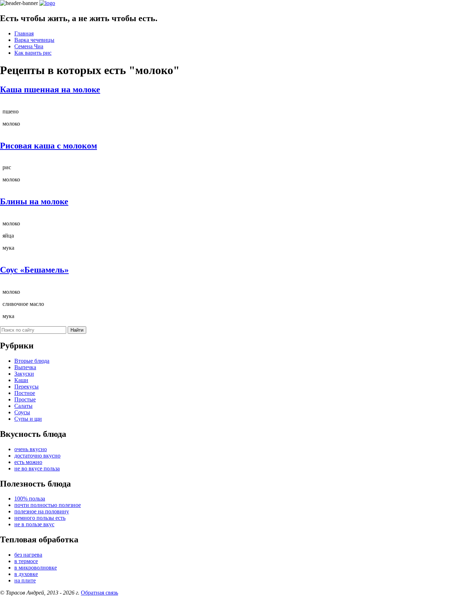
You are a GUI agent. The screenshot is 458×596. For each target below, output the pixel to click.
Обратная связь (99, 593)
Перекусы (26, 387)
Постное (24, 393)
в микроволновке (35, 568)
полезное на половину (41, 511)
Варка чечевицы (34, 40)
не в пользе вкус (34, 524)
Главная (24, 33)
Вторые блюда (31, 361)
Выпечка (25, 367)
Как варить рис (33, 53)
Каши (21, 380)
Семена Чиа (28, 46)
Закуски (24, 374)
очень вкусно (30, 449)
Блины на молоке (34, 201)
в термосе (26, 561)
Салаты (23, 406)
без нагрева (28, 555)
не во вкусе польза (37, 468)
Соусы (22, 412)
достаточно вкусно (37, 456)
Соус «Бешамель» (34, 269)
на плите (25, 580)
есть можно (28, 462)
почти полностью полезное (47, 505)
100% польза (29, 498)
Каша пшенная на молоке (50, 89)
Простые (25, 399)
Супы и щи (28, 419)
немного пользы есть (39, 518)
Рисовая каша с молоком (48, 145)
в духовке (26, 574)
